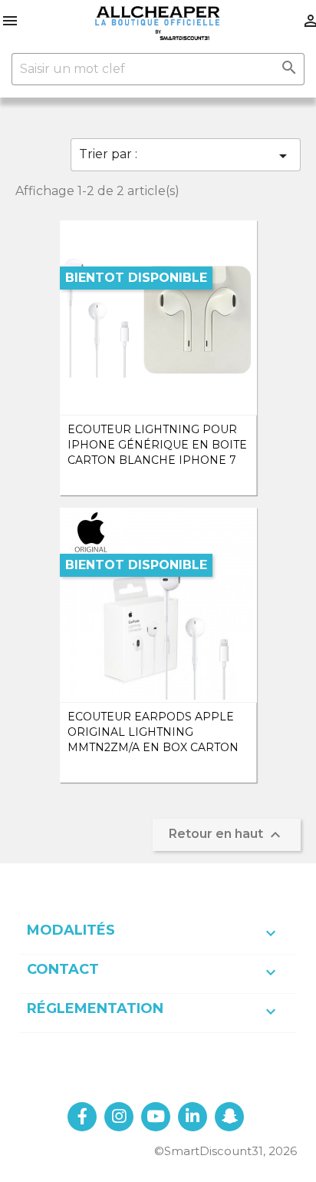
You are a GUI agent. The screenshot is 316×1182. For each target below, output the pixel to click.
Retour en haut (227, 835)
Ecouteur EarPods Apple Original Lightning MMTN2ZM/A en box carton (153, 732)
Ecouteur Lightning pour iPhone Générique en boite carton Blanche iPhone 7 (157, 444)
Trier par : (185, 156)
